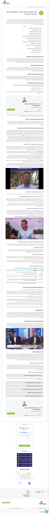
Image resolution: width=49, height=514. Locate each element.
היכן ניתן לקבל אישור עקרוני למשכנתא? (35, 28)
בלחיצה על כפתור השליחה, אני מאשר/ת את (31, 111)
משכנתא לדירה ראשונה (25, 151)
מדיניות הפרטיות (25, 111)
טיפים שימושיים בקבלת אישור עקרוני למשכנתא (33, 45)
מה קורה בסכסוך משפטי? (36, 50)
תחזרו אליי (11, 109)
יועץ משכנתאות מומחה (25, 137)
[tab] (24, 375)
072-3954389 (24, 432)
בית (46, 6)
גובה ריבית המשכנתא (24, 134)
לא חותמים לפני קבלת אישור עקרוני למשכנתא (34, 38)
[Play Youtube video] (24, 178)
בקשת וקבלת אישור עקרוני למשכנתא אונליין (33, 48)
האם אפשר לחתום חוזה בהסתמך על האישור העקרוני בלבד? (32, 41)
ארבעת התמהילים (37, 46)
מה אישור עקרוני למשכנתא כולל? (35, 43)
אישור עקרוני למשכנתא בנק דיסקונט (35, 31)
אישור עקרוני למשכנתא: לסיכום (35, 52)
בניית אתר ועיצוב (18, 508)
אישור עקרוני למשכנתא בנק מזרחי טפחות (34, 34)
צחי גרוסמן (41, 369)
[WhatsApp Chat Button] (46, 511)
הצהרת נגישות (45, 511)
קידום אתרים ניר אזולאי (13, 508)
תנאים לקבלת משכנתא (25, 355)
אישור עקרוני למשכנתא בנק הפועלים (35, 33)
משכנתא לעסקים (40, 164)
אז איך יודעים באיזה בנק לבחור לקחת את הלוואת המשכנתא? (31, 36)
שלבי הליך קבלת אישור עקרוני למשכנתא (34, 40)
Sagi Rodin (20, 482)
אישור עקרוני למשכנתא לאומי (36, 29)
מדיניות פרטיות (45, 510)
